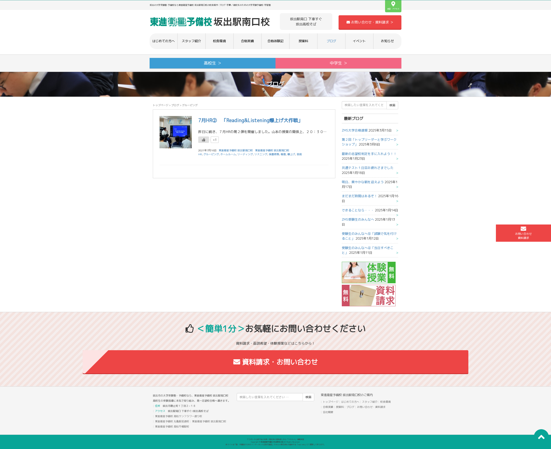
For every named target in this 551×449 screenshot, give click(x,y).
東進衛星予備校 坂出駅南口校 (272, 150)
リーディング (245, 154)
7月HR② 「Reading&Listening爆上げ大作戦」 (250, 120)
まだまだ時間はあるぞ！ (359, 196)
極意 (283, 154)
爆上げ (291, 154)
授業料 (303, 41)
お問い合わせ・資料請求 (371, 407)
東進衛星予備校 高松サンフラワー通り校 (178, 416)
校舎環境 (219, 41)
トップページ (160, 105)
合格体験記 (275, 41)
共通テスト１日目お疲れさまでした (367, 168)
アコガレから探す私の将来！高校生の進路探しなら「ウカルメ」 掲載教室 (275, 439)
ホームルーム (228, 154)
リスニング (260, 154)
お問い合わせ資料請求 (523, 236)
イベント (359, 41)
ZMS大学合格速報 (355, 130)
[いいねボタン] (203, 139)
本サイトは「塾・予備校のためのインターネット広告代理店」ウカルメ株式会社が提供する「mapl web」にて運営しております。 (275, 444)
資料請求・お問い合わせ (279, 362)
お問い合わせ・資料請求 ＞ (371, 22)
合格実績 (247, 41)
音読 (299, 154)
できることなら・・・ (358, 210)
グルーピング (211, 154)
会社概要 (328, 412)
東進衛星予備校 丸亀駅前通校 (172, 421)
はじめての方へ (163, 41)
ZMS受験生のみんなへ (358, 219)
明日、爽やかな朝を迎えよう (363, 182)
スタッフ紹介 (191, 41)
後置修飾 (274, 154)
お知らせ (387, 41)
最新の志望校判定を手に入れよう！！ (369, 154)
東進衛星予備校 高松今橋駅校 (172, 426)
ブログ (331, 41)
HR (200, 154)
